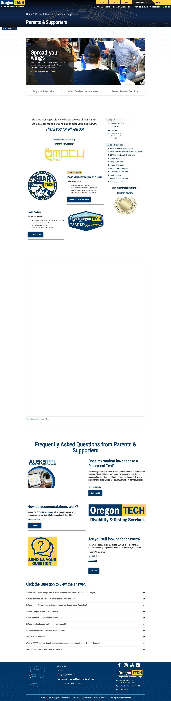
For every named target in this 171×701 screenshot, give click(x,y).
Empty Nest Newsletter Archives (120, 178)
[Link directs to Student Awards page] (125, 207)
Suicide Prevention (115, 175)
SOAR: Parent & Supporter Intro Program (122, 155)
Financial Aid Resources (117, 165)
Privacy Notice (65, 698)
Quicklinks (140, 2)
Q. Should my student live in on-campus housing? (46, 630)
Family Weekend (115, 158)
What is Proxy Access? (35, 636)
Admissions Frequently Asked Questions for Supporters (126, 152)
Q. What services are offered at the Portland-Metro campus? (50, 598)
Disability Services (46, 512)
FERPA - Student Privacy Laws (119, 168)
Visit (114, 2)
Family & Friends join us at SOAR (43, 71)
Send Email (114, 130)
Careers (60, 670)
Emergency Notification (66, 675)
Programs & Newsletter (43, 91)
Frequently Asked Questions (125, 91)
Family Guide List (32, 419)
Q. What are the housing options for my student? (46, 624)
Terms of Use (76, 698)
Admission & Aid (141, 6)
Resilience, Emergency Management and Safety (76, 679)
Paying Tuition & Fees (116, 162)
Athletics (166, 6)
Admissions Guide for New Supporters (121, 148)
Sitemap (43, 698)
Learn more (95, 493)
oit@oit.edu (124, 689)
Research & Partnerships (123, 6)
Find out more (35, 234)
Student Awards (125, 193)
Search (158, 2)
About (96, 6)
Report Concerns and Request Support (72, 683)
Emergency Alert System (117, 182)
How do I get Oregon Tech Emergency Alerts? (44, 649)
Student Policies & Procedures (119, 172)
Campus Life (155, 6)
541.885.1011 (115, 127)
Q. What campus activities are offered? (42, 611)
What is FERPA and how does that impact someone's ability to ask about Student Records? (63, 643)
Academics (105, 6)
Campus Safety (63, 666)
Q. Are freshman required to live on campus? (44, 617)
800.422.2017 (124, 686)
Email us (93, 571)
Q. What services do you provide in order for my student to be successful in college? (60, 592)
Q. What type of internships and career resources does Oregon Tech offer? (56, 605)
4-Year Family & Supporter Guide (83, 91)
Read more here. (94, 487)
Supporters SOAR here (79, 199)
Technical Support (53, 698)
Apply (102, 2)
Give (126, 2)
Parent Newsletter (64, 143)
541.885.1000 (135, 686)
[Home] (130, 674)
